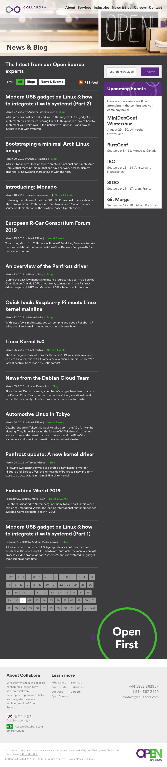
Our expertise (60, 687)
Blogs (31, 82)
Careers (140, 7)
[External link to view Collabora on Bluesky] (136, 677)
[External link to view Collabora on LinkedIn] (109, 677)
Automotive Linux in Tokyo (37, 414)
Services (84, 7)
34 (59, 592)
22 (61, 584)
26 (90, 584)
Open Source (60, 696)
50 (86, 600)
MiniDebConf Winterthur (122, 121)
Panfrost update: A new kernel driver (49, 454)
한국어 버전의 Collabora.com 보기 (19, 718)
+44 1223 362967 (144, 686)
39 (9, 600)
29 (23, 592)
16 (21, 584)
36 (73, 592)
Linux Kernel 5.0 (25, 341)
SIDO (113, 182)
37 (80, 592)
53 (16, 608)
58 (51, 608)
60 (65, 608)
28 (16, 592)
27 (8, 592)
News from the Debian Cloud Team (47, 378)
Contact (155, 7)
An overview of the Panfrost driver (46, 266)
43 (37, 600)
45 (51, 600)
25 (83, 584)
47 (64, 600)
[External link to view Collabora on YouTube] (118, 677)
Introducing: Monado (31, 187)
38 (88, 592)
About (70, 7)
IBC (111, 161)
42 (30, 600)
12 (85, 576)
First (10, 576)
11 (79, 576)
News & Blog (122, 7)
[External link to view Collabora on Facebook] (145, 677)
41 (23, 600)
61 (72, 608)
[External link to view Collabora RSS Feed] (155, 677)
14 (8, 584)
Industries (101, 7)
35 (66, 592)
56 (37, 608)
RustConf (117, 145)
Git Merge (118, 199)
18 (33, 584)
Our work (57, 691)
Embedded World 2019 (33, 490)
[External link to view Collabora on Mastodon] (127, 677)
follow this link (29, 754)
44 (44, 600)
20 (47, 584)
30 (31, 592)
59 (58, 608)
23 (68, 584)
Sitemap (89, 759)
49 (79, 600)
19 (40, 584)
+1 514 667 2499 (144, 691)
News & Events (52, 82)
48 (71, 600)
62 (78, 608)
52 (9, 608)
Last (92, 608)
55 (30, 608)
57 (44, 608)
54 (23, 608)
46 (58, 600)
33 (52, 592)
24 (75, 584)
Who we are (59, 682)
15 (15, 584)
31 (38, 592)
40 (16, 600)
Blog (62, 112)
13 (91, 576)
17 (27, 584)
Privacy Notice (75, 759)
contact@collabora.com (140, 697)
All (20, 82)
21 (54, 584)
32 (45, 592)
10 (73, 576)
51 (93, 600)
